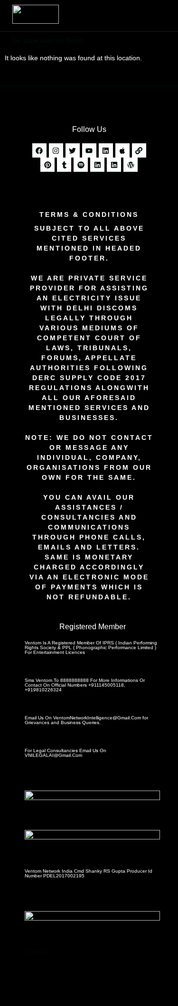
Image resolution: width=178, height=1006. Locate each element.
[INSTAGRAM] (56, 150)
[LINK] (139, 150)
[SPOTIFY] (81, 165)
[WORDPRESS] (130, 165)
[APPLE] (122, 150)
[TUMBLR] (64, 165)
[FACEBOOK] (39, 150)
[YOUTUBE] (89, 150)
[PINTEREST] (47, 165)
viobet (38, 952)
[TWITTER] (73, 150)
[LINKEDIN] (106, 150)
